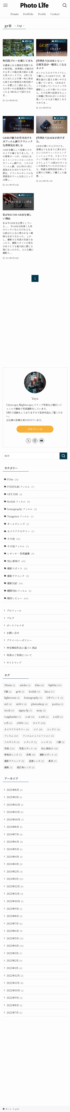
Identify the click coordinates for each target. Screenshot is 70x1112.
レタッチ (30, 742)
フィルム (11, 735)
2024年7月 (15, 834)
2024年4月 (15, 856)
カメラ (39, 723)
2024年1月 (15, 879)
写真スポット (28, 748)
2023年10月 (15, 901)
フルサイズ (11, 742)
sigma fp (25, 710)
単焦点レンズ (13, 754)
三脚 (60, 742)
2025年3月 (14, 797)
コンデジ (53, 729)
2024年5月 (14, 849)
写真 (9, 748)
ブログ (10, 618)
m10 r (21, 704)
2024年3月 (14, 864)
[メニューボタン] (5, 5)
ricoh (9, 710)
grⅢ (20, 691)
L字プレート (55, 697)
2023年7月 (14, 923)
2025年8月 (15, 790)
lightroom (12, 697)
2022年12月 (15, 975)
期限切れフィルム (19, 591)
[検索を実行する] (63, 455)
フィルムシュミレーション (38, 735)
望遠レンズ (36, 760)
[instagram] (35, 440)
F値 (7, 691)
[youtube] (41, 440)
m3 (8, 704)
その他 (13, 538)
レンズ (46, 742)
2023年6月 (15, 931)
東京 (52, 760)
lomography (33, 697)
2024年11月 (15, 812)
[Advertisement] (35, 327)
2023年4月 (15, 945)
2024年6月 (15, 841)
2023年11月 (15, 893)
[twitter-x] (28, 440)
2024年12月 (15, 804)
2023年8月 (14, 916)
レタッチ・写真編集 (20, 553)
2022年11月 (15, 983)
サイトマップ (14, 662)
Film (12, 479)
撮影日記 (15, 583)
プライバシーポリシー (19, 640)
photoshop (39, 704)
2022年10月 (15, 990)
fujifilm (54, 685)
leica (49, 691)
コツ (37, 729)
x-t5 (8, 723)
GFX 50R (14, 494)
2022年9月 (15, 997)
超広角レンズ (25, 767)
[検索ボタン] (64, 5)
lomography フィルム (22, 509)
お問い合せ (13, 633)
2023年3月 (14, 953)
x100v (22, 723)
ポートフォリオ (15, 625)
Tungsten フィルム (20, 516)
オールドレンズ (18, 524)
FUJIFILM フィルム (20, 486)
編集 (8, 767)
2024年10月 (15, 819)
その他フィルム (18, 546)
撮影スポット (17, 568)
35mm (9, 685)
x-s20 (58, 716)
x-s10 (44, 716)
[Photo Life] (35, 5)
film (39, 685)
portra (57, 704)
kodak (34, 691)
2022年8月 (14, 1005)
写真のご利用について (19, 655)
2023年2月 (14, 960)
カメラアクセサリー (20, 531)
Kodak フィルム (18, 501)
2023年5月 (15, 938)
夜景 (30, 754)
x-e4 (29, 716)
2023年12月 (15, 886)
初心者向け (16, 561)
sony (41, 710)
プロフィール (35, 429)
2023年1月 (14, 968)
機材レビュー (17, 598)
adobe (25, 685)
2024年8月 (14, 827)
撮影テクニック (18, 576)
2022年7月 (14, 1012)
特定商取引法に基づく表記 (22, 648)
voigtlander (12, 716)
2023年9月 (14, 908)
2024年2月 (15, 871)
